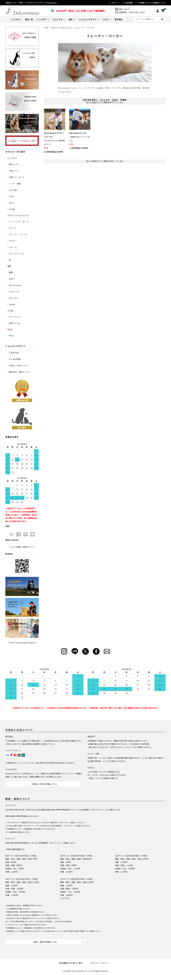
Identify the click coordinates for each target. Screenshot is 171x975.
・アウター (12, 240)
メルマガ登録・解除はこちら (22, 547)
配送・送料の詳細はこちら (45, 941)
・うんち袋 (12, 190)
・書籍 (10, 272)
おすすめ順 (105, 99)
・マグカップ (13, 291)
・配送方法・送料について (18, 372)
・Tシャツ (11, 228)
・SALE (10, 335)
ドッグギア (42, 19)
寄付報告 (119, 19)
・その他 (11, 209)
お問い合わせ (124, 9)
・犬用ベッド (13, 170)
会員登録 (129, 3)
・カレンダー (13, 298)
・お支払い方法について (18, 365)
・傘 (9, 260)
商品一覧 (29, 19)
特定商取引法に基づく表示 (71, 963)
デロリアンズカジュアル (62, 27)
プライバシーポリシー (100, 963)
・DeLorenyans (14, 285)
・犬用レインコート (16, 177)
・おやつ (11, 202)
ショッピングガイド (87, 19)
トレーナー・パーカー (85, 27)
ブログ (105, 19)
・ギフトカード (14, 316)
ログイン (116, 3)
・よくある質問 (14, 359)
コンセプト (16, 19)
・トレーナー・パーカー (18, 234)
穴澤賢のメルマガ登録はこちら (152, 3)
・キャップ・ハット (16, 253)
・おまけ (11, 278)
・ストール (12, 247)
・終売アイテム (14, 323)
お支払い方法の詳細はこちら (44, 784)
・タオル (11, 196)
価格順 (115, 99)
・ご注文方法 (13, 352)
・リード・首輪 (14, 183)
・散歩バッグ (13, 164)
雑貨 (71, 19)
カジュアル (58, 19)
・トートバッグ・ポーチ (18, 221)
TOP (46, 27)
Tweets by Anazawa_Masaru (22, 642)
